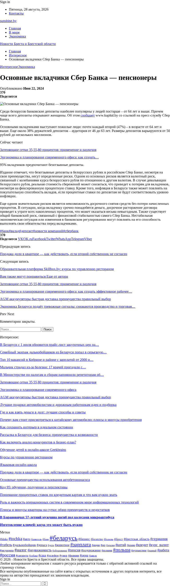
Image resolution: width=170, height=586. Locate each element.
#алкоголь (36, 539)
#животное (62, 545)
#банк (4, 231)
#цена (84, 555)
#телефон (53, 555)
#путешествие (139, 550)
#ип (103, 545)
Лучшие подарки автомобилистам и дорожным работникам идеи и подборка (58, 405)
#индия (96, 545)
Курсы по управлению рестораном (26, 457)
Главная (15, 28)
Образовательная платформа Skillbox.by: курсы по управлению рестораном (57, 269)
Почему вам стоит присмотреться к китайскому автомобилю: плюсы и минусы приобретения (71, 420)
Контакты (16, 13)
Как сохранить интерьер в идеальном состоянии (36, 427)
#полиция (107, 550)
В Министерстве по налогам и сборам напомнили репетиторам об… (52, 375)
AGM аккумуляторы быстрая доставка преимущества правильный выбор (55, 397)
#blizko (4, 539)
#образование (59, 550)
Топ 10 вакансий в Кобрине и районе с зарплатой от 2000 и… (46, 360)
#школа (93, 555)
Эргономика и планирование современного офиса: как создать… (49, 157)
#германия (159, 539)
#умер (63, 555)
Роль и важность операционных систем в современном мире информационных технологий (69, 502)
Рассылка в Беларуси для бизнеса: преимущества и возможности (49, 435)
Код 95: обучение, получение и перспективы (34, 487)
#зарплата (80, 544)
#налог (21, 550)
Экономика (17, 36)
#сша (42, 555)
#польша (121, 549)
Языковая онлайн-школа (18, 465)
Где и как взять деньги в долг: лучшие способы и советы (43, 412)
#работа (163, 550)
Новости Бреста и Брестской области (28, 44)
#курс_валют (159, 545)
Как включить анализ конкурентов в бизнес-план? (38, 442)
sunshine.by (8, 21)
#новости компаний (48, 231)
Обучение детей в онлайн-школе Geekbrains (33, 450)
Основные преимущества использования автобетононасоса (45, 480)
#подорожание (91, 550)
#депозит (26, 231)
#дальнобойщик (24, 545)
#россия (7, 554)
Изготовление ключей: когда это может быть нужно (41, 525)
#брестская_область (136, 539)
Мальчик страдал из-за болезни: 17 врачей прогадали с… (43, 367)
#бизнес (84, 539)
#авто (26, 539)
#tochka (15, 538)
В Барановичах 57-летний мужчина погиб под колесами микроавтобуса (57, 517)
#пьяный (151, 550)
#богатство (97, 539)
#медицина (7, 550)
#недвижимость (40, 550)
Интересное (9, 67)
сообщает (88, 115)
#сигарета (22, 555)
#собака (33, 555)
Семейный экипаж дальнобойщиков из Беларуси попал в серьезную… (53, 352)
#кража (131, 545)
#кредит (142, 545)
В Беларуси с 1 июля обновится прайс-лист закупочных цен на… (49, 345)
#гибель (6, 545)
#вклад (14, 231)
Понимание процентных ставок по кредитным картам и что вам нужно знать (58, 495)
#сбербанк (71, 231)
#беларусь (63, 537)
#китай (121, 545)
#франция (73, 555)
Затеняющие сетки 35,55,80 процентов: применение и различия (48, 150)
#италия (110, 545)
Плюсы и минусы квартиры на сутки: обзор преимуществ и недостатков (55, 510)
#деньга (42, 545)
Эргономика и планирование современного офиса (38, 390)
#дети (51, 545)
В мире (14, 32)
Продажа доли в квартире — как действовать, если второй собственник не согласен (63, 254)
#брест (118, 539)
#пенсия (74, 550)
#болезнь (108, 539)
